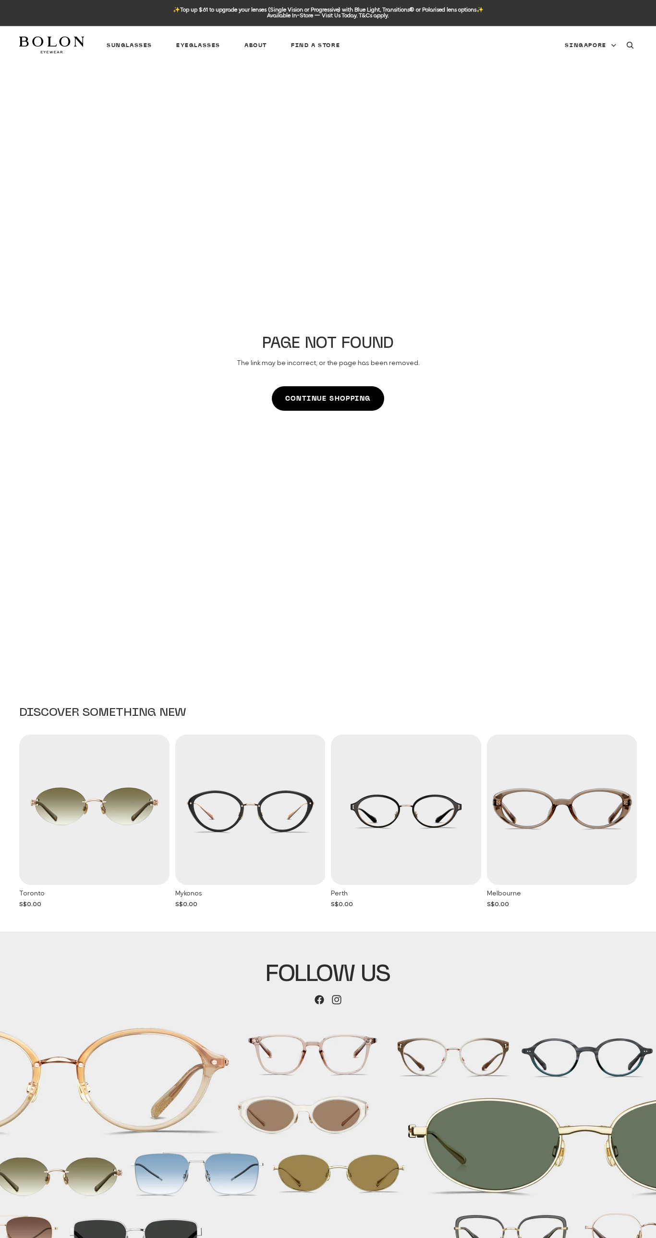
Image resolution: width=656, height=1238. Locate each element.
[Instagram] (336, 999)
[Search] (630, 45)
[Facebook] (319, 999)
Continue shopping (328, 398)
